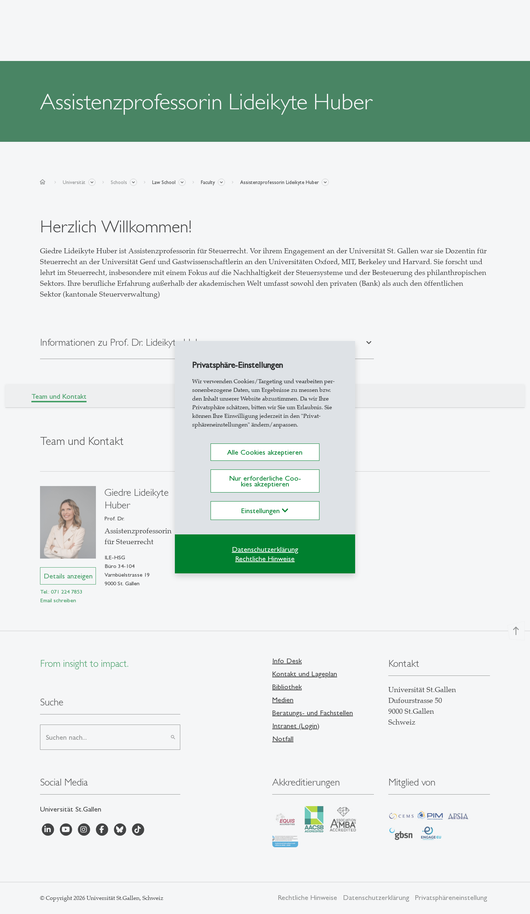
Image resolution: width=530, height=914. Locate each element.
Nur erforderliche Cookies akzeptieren (265, 481)
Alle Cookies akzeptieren (264, 452)
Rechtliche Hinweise (265, 558)
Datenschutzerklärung (265, 549)
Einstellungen (261, 510)
